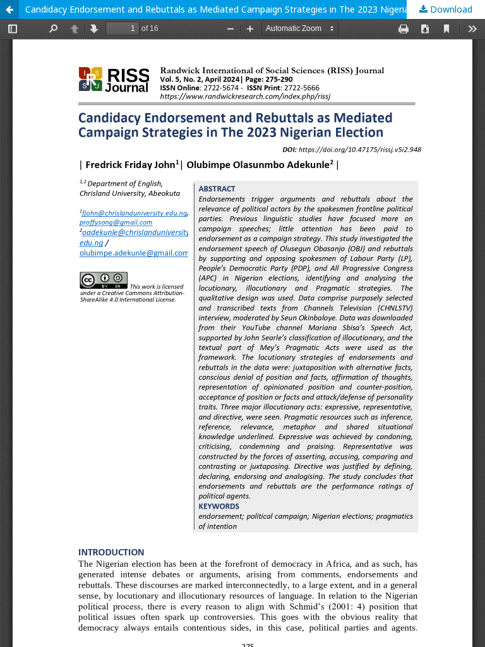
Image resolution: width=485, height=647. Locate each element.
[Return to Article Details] (9, 9)
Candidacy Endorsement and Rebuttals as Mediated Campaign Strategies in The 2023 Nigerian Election (237, 9)
